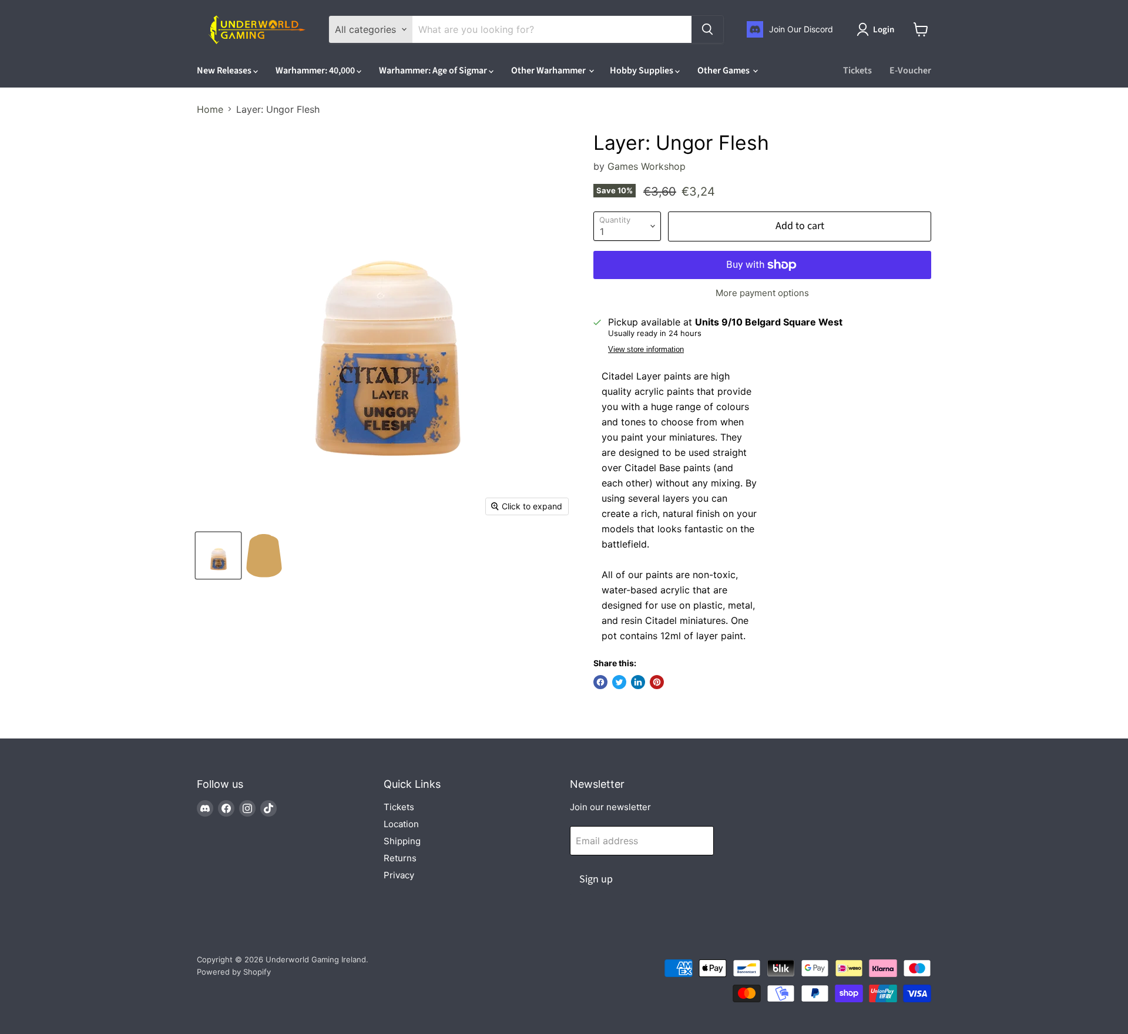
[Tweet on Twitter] (619, 682)
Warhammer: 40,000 (316, 70)
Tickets (857, 70)
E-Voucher (910, 70)
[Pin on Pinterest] (657, 682)
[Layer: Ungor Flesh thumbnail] (218, 555)
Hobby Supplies (642, 70)
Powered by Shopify (234, 971)
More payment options (762, 293)
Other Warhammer (549, 70)
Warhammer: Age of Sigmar (434, 70)
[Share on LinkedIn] (638, 682)
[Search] (707, 29)
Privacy (399, 875)
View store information (646, 349)
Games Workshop (646, 166)
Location (401, 824)
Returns (400, 858)
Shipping (402, 841)
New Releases (225, 70)
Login (883, 30)
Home (210, 109)
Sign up (596, 879)
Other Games (724, 70)
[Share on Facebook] (600, 682)
